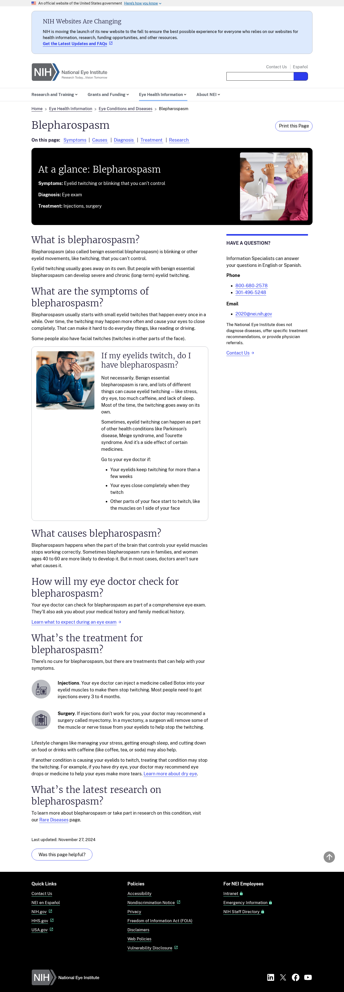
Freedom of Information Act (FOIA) (159, 920)
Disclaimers (138, 929)
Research (179, 140)
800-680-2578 (251, 285)
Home (37, 108)
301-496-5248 (250, 292)
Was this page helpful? (62, 854)
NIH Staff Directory (242, 912)
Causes (100, 140)
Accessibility (139, 893)
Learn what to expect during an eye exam (74, 622)
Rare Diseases (53, 819)
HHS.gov (39, 920)
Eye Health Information (70, 108)
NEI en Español (45, 902)
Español (300, 67)
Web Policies (139, 939)
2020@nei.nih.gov (253, 313)
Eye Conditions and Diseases (125, 108)
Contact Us (276, 67)
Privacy (134, 911)
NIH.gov (39, 911)
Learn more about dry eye (170, 773)
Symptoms (74, 140)
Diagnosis (124, 140)
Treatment (152, 140)
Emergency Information (245, 903)
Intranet (231, 893)
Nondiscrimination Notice (151, 902)
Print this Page (294, 126)
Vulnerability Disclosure (149, 948)
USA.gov (39, 929)
